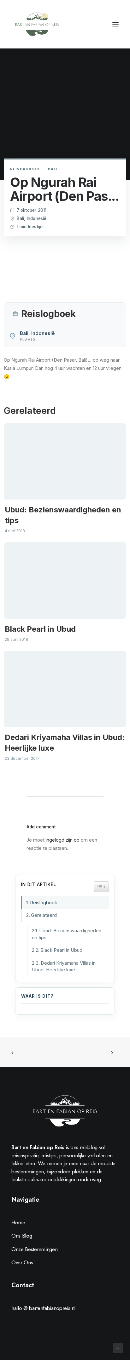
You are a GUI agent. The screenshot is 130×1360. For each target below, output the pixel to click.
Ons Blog (21, 1235)
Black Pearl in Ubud (40, 629)
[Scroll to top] (118, 1348)
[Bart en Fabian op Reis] (37, 24)
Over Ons (22, 1262)
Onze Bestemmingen (34, 1249)
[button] (115, 24)
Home (18, 1222)
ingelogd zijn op (63, 840)
